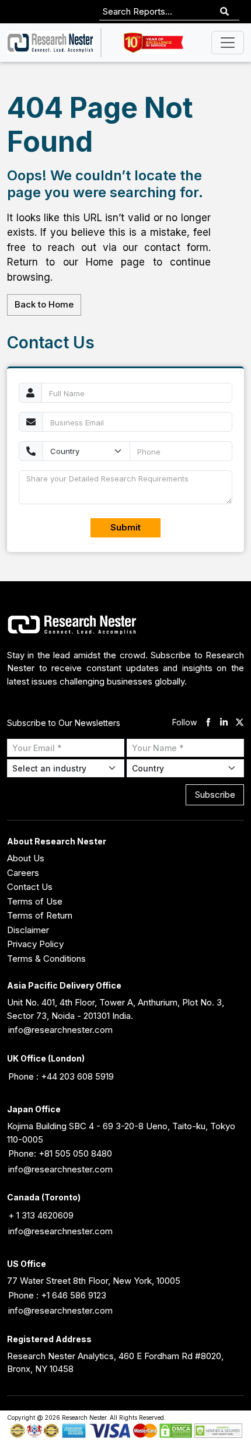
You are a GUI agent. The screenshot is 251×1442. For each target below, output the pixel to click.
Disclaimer (28, 929)
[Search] (224, 12)
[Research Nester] (51, 42)
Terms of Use (34, 901)
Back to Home (44, 304)
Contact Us (30, 886)
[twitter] (239, 722)
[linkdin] (223, 722)
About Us (25, 858)
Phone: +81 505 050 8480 (60, 1153)
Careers (23, 872)
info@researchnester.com (60, 1029)
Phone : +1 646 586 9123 (57, 1295)
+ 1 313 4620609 (41, 1215)
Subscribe (215, 794)
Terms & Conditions (46, 958)
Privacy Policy (35, 943)
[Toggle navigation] (227, 42)
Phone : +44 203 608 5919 (61, 1076)
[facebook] (208, 722)
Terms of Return (39, 915)
